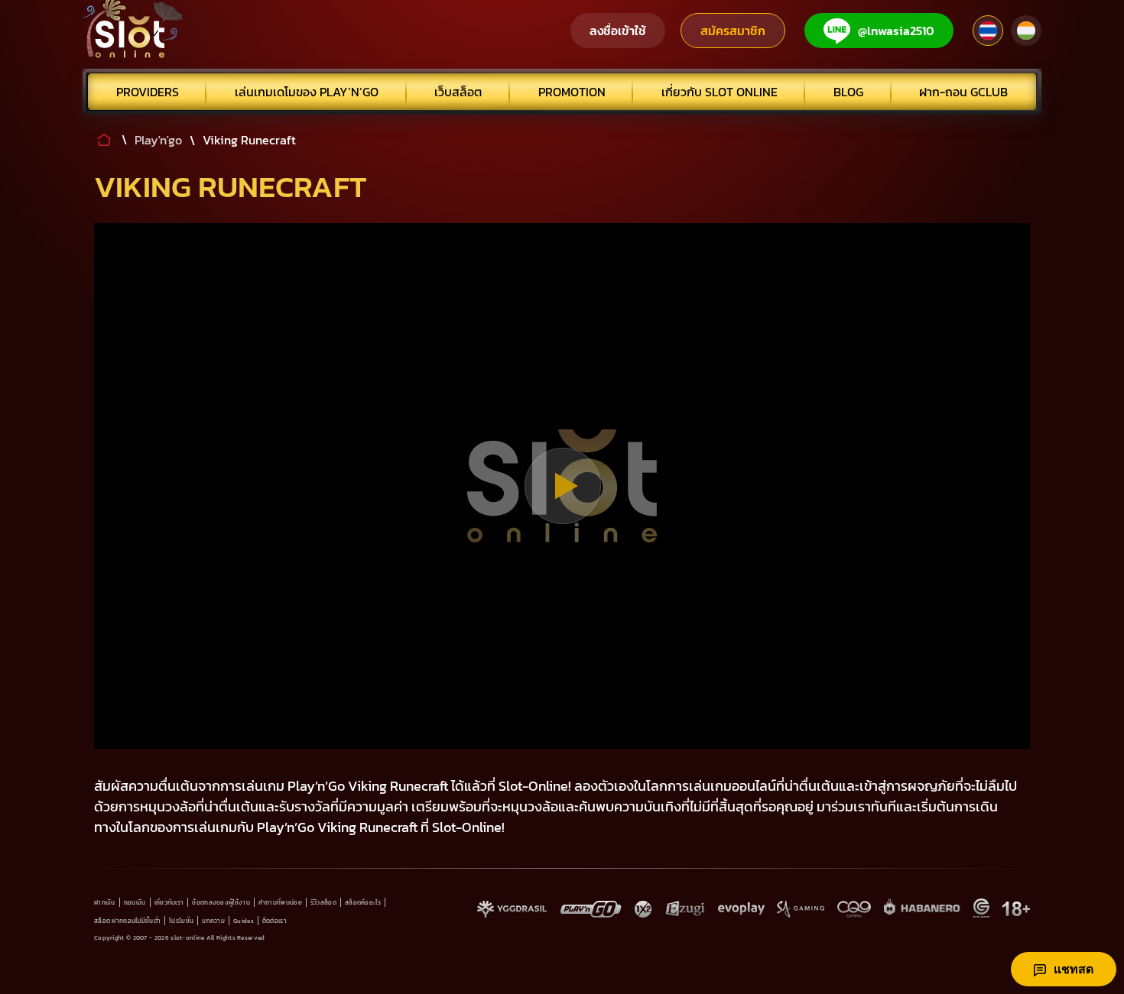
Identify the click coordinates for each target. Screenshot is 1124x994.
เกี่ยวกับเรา (169, 902)
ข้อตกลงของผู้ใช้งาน (221, 902)
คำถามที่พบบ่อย (280, 902)
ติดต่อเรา (274, 920)
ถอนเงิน (135, 902)
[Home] (133, 30)
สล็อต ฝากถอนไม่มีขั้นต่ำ (127, 920)
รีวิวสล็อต (323, 902)
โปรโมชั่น (181, 920)
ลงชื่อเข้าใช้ (618, 30)
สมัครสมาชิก (732, 30)
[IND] (1026, 30)
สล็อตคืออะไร (363, 902)
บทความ (213, 920)
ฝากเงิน (104, 902)
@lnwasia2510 (896, 30)
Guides (243, 920)
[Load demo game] (562, 486)
